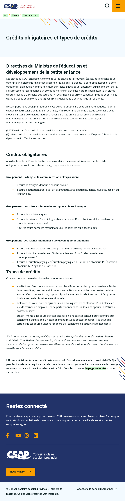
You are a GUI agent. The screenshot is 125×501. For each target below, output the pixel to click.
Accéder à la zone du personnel (95, 489)
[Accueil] (5, 15)
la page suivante (95, 368)
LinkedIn (37, 435)
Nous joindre (17, 471)
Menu (118, 6)
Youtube (18, 435)
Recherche (107, 6)
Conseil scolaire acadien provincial (19, 6)
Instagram (28, 435)
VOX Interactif (50, 493)
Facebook (9, 435)
